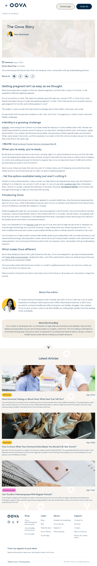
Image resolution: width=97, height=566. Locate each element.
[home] (18, 5)
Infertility (5, 127)
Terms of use (12, 562)
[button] (6, 5)
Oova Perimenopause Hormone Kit (31, 522)
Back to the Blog (10, 13)
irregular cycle (32, 224)
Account (77, 524)
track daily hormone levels (17, 257)
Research (57, 528)
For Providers (30, 534)
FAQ (42, 524)
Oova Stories (59, 524)
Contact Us (78, 520)
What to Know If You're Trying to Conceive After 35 (34, 144)
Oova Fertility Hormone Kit (30, 529)
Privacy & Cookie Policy (80, 537)
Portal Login (65, 6)
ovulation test (70, 184)
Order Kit (84, 6)
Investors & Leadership (62, 520)
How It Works (46, 532)
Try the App (45, 536)
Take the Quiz (46, 528)
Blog (42, 520)
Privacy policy (25, 562)
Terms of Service (80, 532)
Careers (77, 528)
